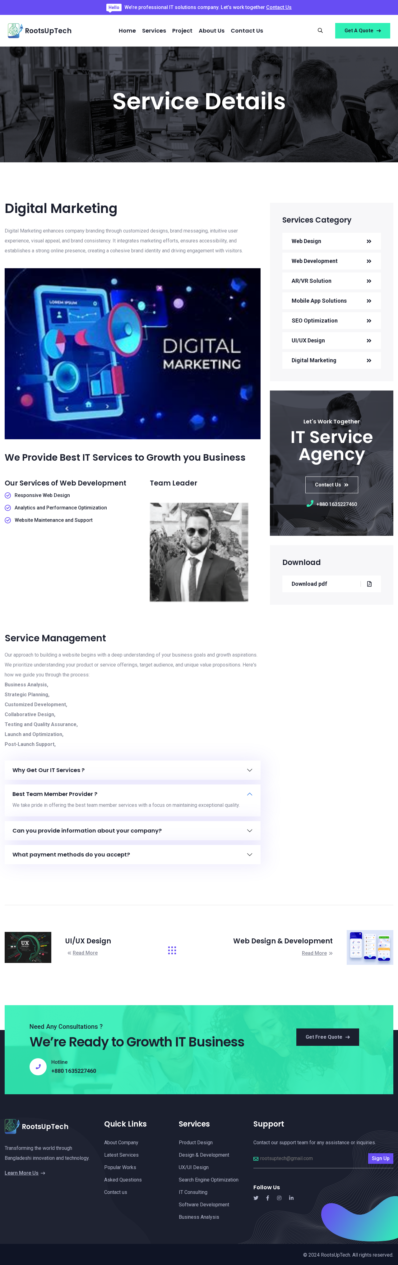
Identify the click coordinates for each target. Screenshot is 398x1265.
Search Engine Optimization (208, 1180)
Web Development (315, 261)
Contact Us (279, 7)
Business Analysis (199, 1217)
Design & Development (204, 1155)
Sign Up (381, 1158)
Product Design (196, 1142)
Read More (85, 953)
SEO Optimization (315, 320)
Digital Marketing (314, 360)
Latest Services (121, 1155)
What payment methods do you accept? (71, 854)
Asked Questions (123, 1180)
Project (182, 30)
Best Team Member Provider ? (54, 794)
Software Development (204, 1205)
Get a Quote (359, 31)
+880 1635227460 (336, 504)
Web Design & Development (283, 941)
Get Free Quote (324, 1037)
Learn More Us (22, 1173)
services (154, 30)
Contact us (247, 30)
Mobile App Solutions (319, 300)
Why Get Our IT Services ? (48, 770)
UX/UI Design (194, 1167)
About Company (121, 1142)
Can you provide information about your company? (87, 830)
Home (127, 30)
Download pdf (309, 584)
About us (211, 30)
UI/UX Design (308, 340)
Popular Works (120, 1167)
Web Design (306, 241)
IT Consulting (193, 1192)
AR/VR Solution (311, 281)
